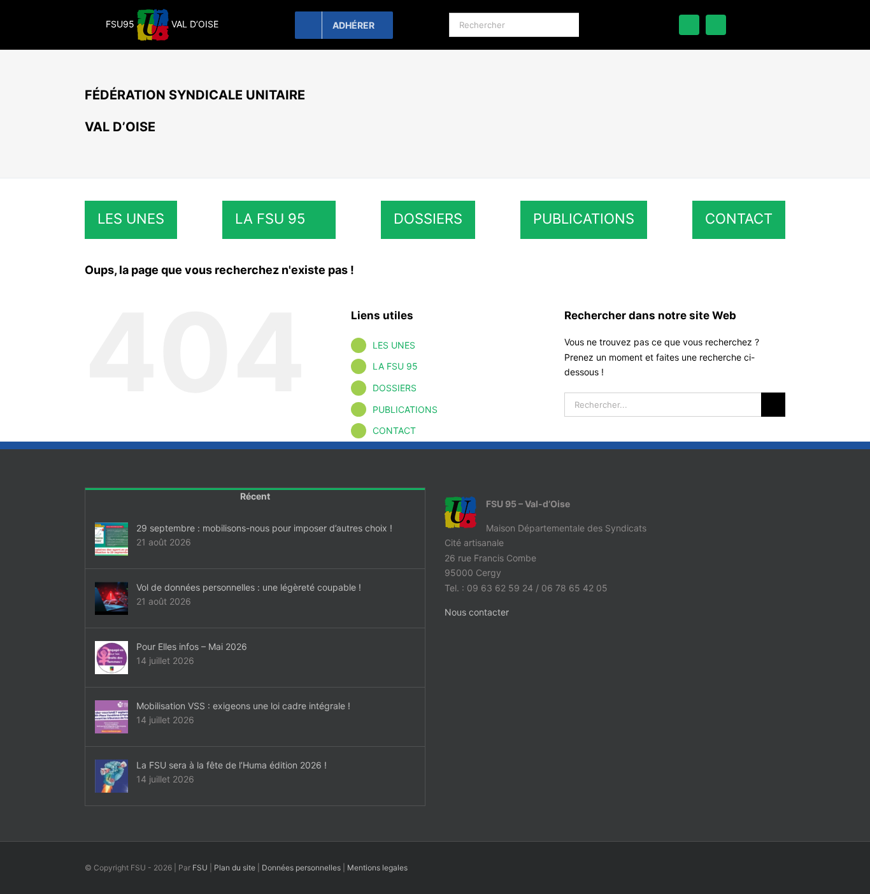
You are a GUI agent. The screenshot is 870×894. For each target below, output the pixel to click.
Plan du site (234, 867)
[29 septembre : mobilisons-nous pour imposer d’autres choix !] (111, 539)
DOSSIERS (395, 387)
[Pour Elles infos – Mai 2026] (111, 657)
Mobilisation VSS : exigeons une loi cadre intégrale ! (243, 705)
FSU (200, 867)
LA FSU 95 (395, 366)
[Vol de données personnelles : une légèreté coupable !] (111, 598)
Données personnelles (301, 867)
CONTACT (394, 430)
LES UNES (394, 345)
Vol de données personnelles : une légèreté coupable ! (248, 587)
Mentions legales (377, 867)
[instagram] (716, 25)
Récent (255, 496)
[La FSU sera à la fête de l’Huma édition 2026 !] (111, 776)
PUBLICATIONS (405, 409)
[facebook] (689, 25)
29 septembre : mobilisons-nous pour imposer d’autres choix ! (264, 528)
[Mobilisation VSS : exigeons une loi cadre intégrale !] (111, 716)
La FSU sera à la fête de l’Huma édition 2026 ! (231, 765)
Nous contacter (477, 612)
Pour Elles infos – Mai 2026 (191, 646)
